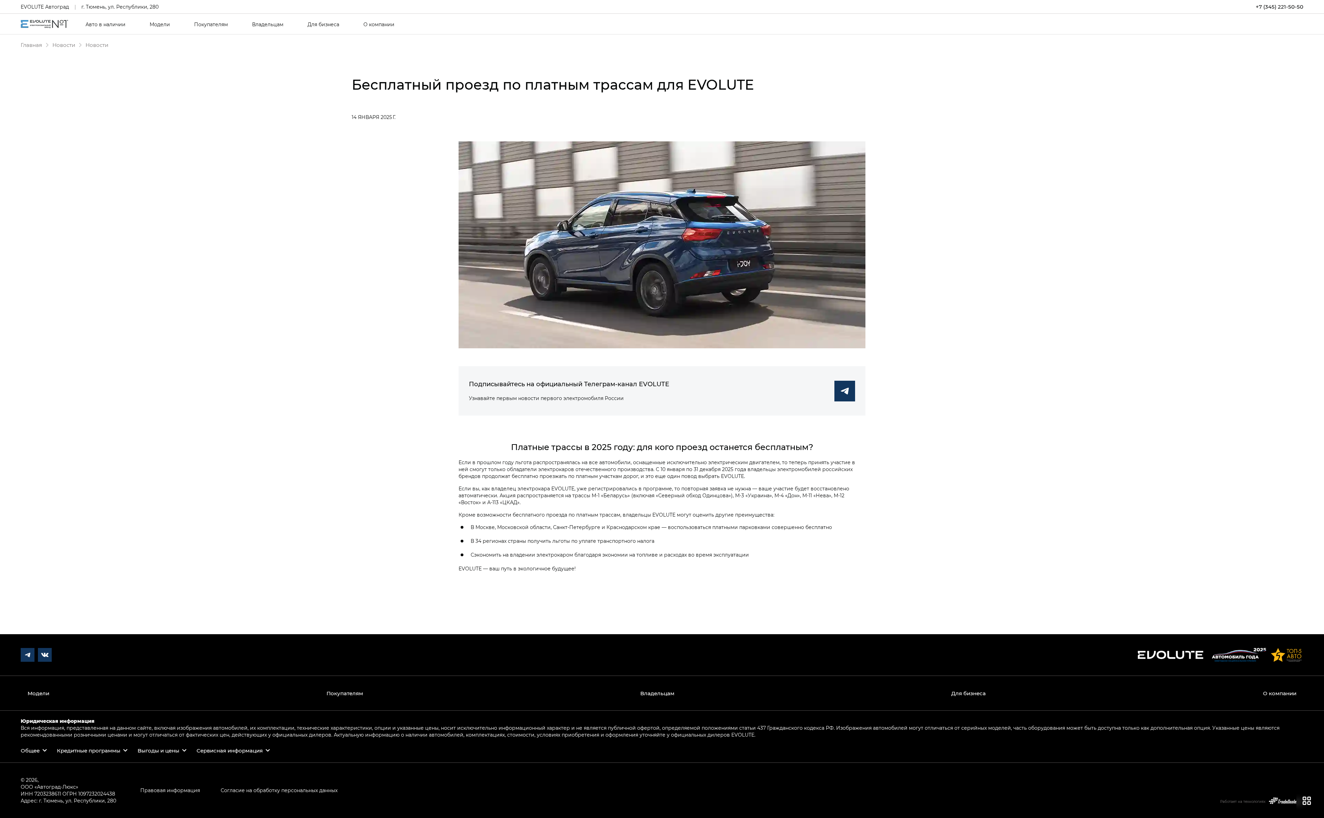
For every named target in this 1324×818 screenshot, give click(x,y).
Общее (30, 750)
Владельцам (267, 24)
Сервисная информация (230, 750)
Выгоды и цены (158, 750)
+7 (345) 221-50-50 (1279, 6)
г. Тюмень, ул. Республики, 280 (120, 6)
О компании (378, 24)
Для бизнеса (323, 24)
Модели (160, 24)
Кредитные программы (88, 750)
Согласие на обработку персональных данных (279, 790)
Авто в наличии (106, 24)
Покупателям (211, 24)
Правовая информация (170, 790)
